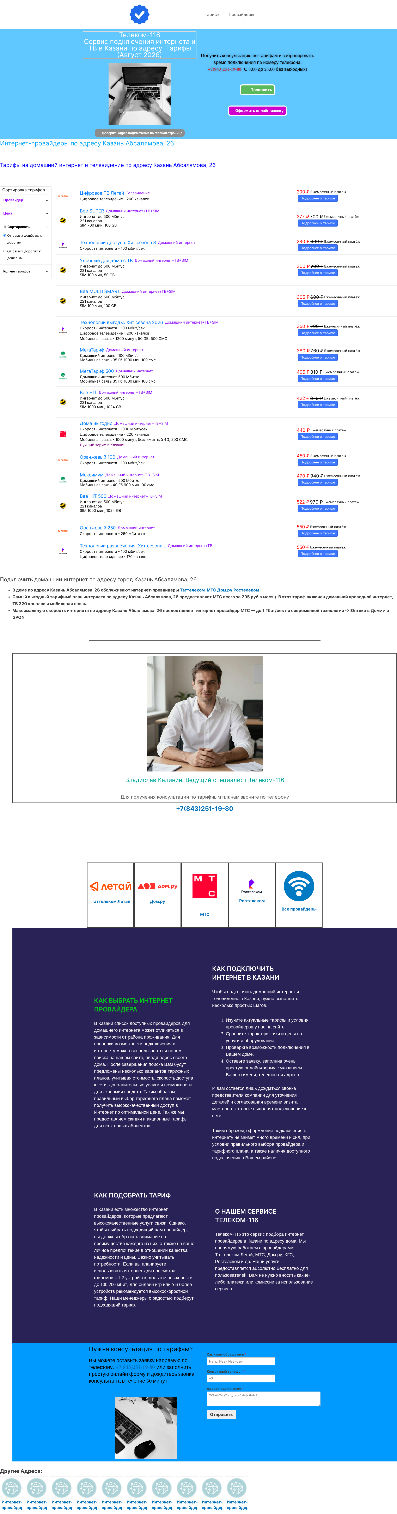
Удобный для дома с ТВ (106, 260)
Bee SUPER (92, 211)
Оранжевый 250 (98, 527)
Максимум (92, 474)
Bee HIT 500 (93, 496)
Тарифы (212, 14)
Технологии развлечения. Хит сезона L (123, 545)
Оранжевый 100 (97, 457)
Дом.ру (224, 590)
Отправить (221, 1414)
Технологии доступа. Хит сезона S (118, 242)
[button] (144, 1005)
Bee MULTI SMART (100, 291)
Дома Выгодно (96, 423)
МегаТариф (92, 350)
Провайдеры (241, 14)
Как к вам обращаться (226, 1354)
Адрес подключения (225, 1389)
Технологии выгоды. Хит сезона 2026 (121, 322)
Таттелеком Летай (111, 901)
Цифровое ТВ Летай (102, 193)
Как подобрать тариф (132, 1195)
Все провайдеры (299, 909)
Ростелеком (246, 590)
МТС (211, 590)
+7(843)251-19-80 (225, 69)
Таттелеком (192, 590)
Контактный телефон (226, 1371)
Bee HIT (88, 392)
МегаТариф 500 (97, 371)
